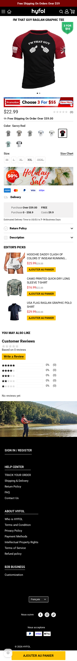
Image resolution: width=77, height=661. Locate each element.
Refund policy (13, 553)
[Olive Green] (51, 133)
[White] (19, 144)
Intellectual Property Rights (21, 542)
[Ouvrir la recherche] (61, 11)
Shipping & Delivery (16, 480)
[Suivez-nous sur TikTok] (53, 614)
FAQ (7, 492)
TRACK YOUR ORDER (18, 475)
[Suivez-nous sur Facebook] (40, 614)
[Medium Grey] (30, 133)
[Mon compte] (67, 11)
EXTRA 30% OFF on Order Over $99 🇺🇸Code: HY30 (38, 6)
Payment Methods (16, 536)
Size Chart (66, 153)
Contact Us (12, 498)
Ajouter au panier (38, 655)
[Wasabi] (8, 144)
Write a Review (14, 356)
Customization (14, 574)
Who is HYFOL (14, 519)
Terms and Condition (18, 525)
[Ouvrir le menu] (3, 11)
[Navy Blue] (40, 133)
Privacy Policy (13, 530)
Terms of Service (15, 548)
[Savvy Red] (62, 133)
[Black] (8, 133)
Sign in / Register (18, 450)
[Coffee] (19, 133)
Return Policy (13, 486)
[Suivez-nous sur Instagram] (47, 614)
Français (35, 599)
